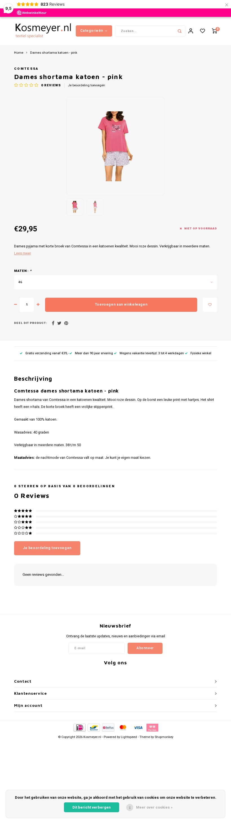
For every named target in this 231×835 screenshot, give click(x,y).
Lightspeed (129, 737)
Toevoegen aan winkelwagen (121, 304)
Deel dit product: (30, 323)
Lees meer (22, 253)
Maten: (23, 271)
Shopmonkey (164, 737)
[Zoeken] (179, 31)
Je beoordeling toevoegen (86, 85)
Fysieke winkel (200, 353)
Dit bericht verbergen (91, 807)
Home (18, 53)
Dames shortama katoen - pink (53, 53)
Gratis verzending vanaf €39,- (46, 353)
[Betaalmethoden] (79, 727)
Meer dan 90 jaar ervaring (94, 353)
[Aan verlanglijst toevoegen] (210, 305)
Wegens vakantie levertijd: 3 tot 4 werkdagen (151, 353)
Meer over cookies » (154, 807)
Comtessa (26, 68)
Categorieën (91, 30)
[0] (214, 31)
